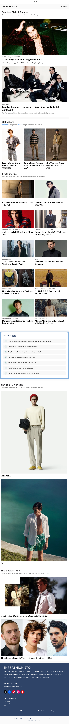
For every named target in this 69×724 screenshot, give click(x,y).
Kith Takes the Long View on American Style (55, 165)
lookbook (20, 125)
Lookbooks (6, 259)
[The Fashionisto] (11, 6)
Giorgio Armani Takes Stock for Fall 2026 (49, 203)
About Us (7, 703)
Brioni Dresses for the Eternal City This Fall (17, 203)
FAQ (5, 705)
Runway (5, 125)
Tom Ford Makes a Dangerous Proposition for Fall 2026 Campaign (29, 341)
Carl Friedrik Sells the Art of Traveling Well (47, 292)
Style (44, 318)
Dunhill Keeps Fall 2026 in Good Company (49, 263)
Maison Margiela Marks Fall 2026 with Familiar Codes (49, 322)
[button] (68, 2)
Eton (3, 563)
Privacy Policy (25, 718)
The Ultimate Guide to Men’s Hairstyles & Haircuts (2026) (26, 658)
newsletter (17, 686)
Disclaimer (17, 718)
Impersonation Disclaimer (48, 718)
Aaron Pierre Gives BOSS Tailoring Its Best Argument (50, 233)
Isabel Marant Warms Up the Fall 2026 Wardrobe (11, 165)
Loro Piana (6, 476)
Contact (7, 701)
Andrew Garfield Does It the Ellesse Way (17, 233)
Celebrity (16, 57)
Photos (38, 318)
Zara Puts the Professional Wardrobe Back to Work (13, 263)
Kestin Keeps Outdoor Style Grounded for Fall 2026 (34, 165)
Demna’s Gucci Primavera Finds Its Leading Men (17, 322)
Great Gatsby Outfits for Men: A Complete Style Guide (24, 616)
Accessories (7, 288)
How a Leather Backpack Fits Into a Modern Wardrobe (17, 292)
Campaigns (6, 57)
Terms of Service (35, 718)
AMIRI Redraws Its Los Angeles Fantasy (22, 59)
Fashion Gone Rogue (48, 711)
